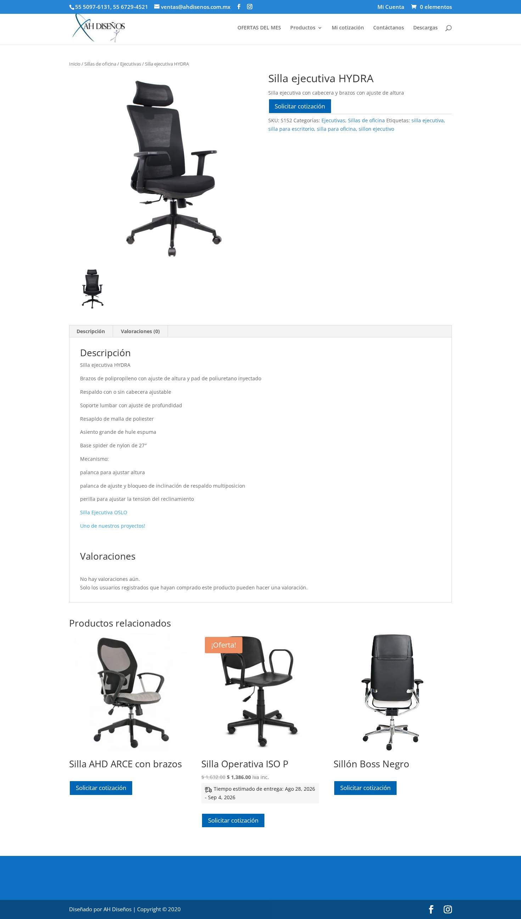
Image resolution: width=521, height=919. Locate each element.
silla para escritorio (291, 128)
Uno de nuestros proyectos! (112, 525)
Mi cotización (348, 28)
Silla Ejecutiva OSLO (103, 512)
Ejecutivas (130, 64)
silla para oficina (336, 128)
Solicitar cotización (300, 106)
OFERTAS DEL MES (259, 28)
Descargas (425, 28)
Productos (302, 28)
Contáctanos (388, 28)
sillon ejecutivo (376, 128)
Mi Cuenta (390, 7)
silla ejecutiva (427, 120)
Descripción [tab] (91, 331)
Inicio (74, 64)
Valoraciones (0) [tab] (140, 331)
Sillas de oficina (100, 64)
